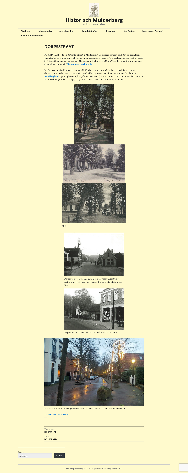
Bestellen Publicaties (32, 35)
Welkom (25, 31)
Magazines (129, 31)
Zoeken (21, 452)
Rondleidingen (89, 31)
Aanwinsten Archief (152, 31)
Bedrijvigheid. (51, 76)
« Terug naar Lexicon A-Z (57, 414)
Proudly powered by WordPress (79, 469)
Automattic (116, 469)
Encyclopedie (66, 31)
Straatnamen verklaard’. (79, 64)
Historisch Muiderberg (94, 19)
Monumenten (46, 31)
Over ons (110, 31)
